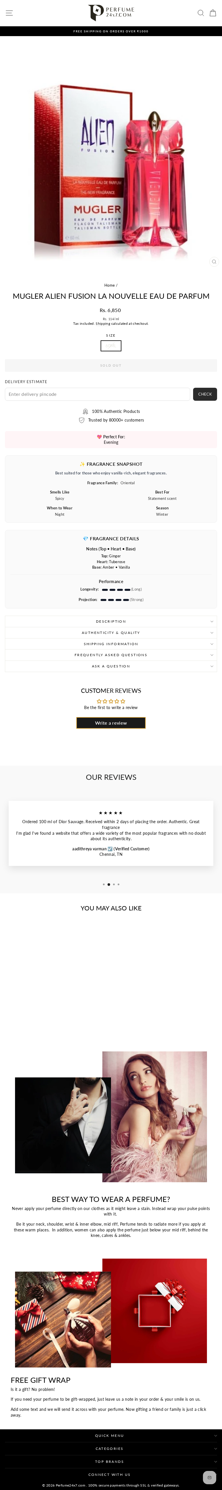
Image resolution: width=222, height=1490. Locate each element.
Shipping (103, 323)
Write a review (111, 722)
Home (109, 285)
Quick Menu (109, 1435)
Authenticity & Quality (111, 632)
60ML (111, 345)
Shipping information (111, 644)
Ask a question (111, 666)
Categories (110, 1448)
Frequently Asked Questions (111, 655)
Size (111, 335)
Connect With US (109, 1474)
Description (111, 621)
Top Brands (109, 1461)
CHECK (205, 394)
